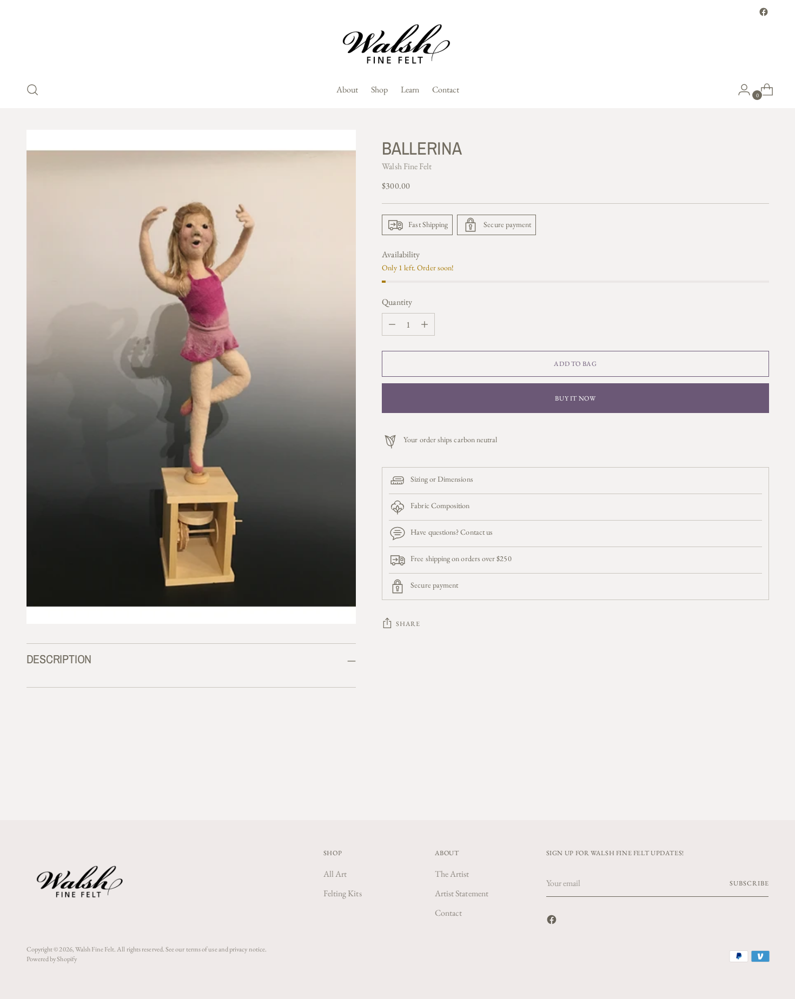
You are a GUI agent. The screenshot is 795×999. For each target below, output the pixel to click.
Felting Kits (342, 893)
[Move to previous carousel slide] (735, 783)
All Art (335, 874)
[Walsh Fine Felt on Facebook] (764, 12)
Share (408, 623)
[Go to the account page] (740, 90)
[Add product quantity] (392, 324)
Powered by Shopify (52, 958)
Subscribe (749, 883)
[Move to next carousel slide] (760, 782)
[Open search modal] (32, 90)
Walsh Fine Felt (407, 166)
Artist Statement (461, 893)
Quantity (397, 302)
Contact (448, 912)
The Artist (452, 874)
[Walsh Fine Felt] (397, 45)
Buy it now (575, 398)
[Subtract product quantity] (424, 324)
